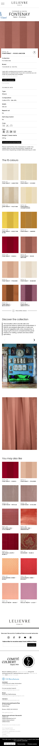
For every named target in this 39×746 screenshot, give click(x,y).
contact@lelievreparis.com (10, 685)
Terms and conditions (8, 729)
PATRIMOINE (6, 60)
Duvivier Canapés (13, 675)
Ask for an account (11, 76)
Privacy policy (6, 733)
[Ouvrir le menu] (5, 3)
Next (34, 340)
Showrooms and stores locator (11, 725)
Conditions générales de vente (11, 731)
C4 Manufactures (22, 671)
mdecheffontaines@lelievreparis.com (13, 696)
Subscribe (31, 645)
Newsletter (5, 736)
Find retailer (5, 83)
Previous (4, 340)
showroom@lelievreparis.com (10, 690)
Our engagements (7, 728)
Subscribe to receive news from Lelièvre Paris (19, 641)
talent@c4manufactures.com (10, 700)
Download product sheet (11, 142)
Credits (4, 734)
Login (3, 76)
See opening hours (7, 712)
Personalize (21, 744)
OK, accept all (9, 744)
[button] (10, 174)
